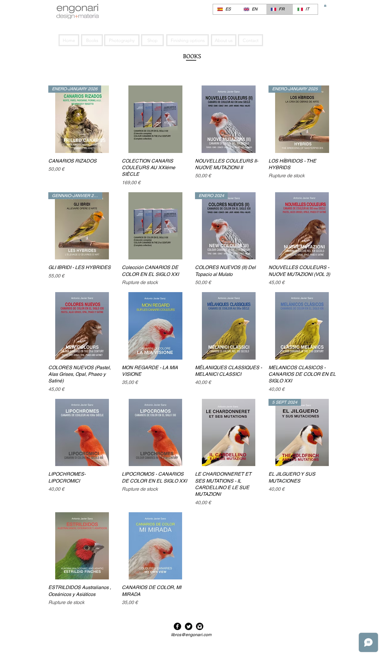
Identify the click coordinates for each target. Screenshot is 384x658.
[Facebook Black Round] (177, 626)
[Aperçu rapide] (155, 119)
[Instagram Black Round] (199, 626)
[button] (325, 5)
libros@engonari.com (191, 634)
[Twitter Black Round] (188, 626)
